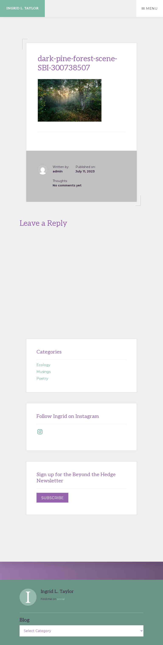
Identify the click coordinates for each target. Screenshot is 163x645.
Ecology (43, 365)
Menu (152, 8)
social (61, 599)
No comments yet (67, 185)
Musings (44, 372)
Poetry (42, 378)
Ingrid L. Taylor (22, 8)
